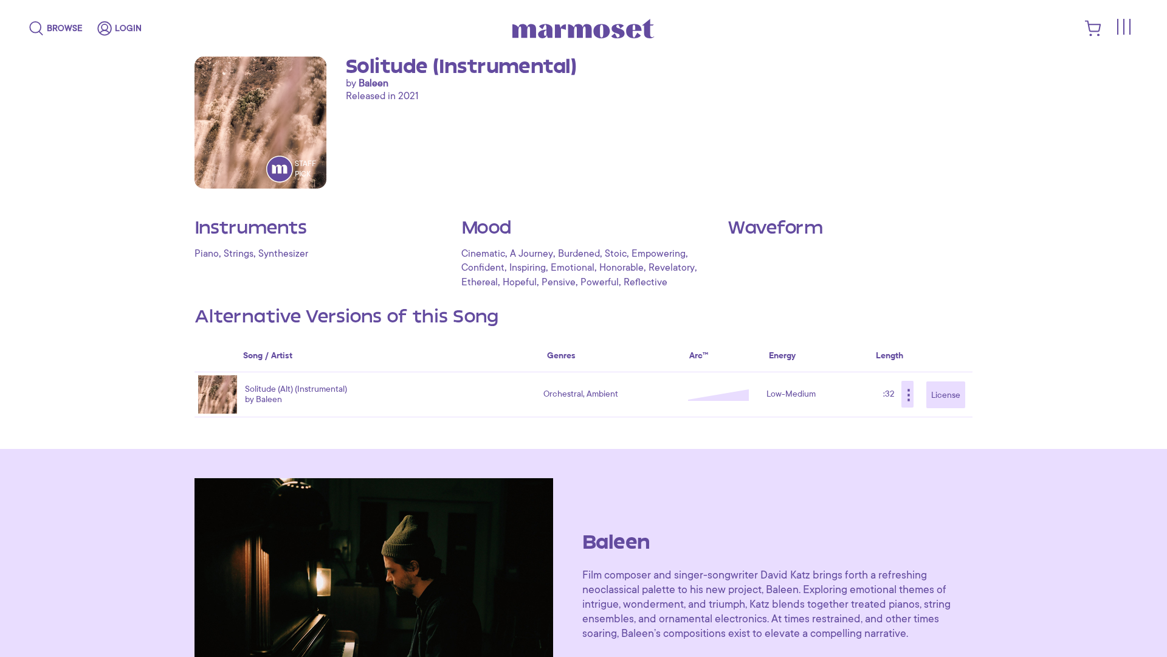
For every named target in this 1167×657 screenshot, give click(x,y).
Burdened (579, 253)
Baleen (373, 83)
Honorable (621, 267)
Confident (482, 267)
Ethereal (479, 282)
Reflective (645, 282)
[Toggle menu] (1123, 26)
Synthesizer (283, 253)
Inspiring (527, 267)
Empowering (659, 253)
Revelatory (672, 267)
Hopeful (520, 282)
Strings (238, 253)
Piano (206, 253)
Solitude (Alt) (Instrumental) (296, 389)
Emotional (572, 267)
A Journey (531, 253)
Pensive (559, 282)
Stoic (616, 253)
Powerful (599, 282)
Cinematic (483, 253)
